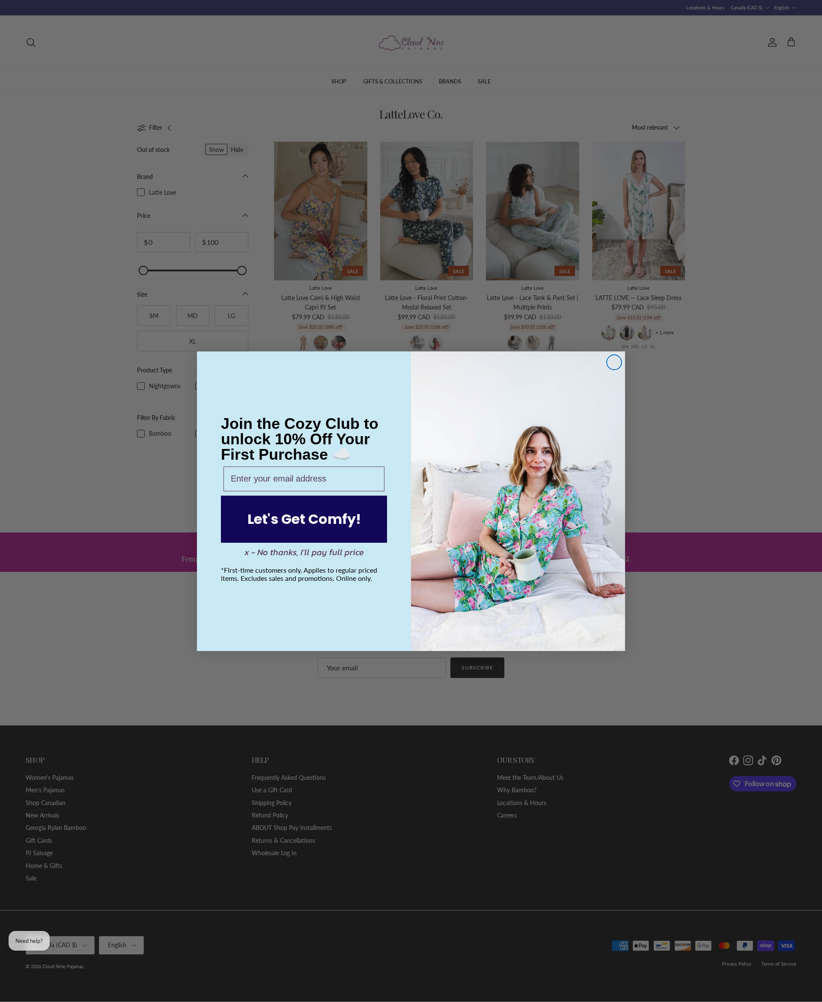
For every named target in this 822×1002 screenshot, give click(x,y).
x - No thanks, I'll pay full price (304, 552)
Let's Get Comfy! (304, 519)
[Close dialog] (614, 362)
